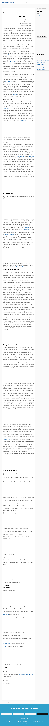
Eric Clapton (10, 54)
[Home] (8, 2)
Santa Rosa (14, 640)
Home (6, 721)
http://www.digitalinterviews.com (26, 674)
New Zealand (13, 61)
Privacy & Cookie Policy (27, 721)
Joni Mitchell (6, 108)
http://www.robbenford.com (20, 266)
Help (14, 721)
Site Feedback (19, 721)
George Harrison (23, 120)
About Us (10, 721)
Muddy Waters (25, 82)
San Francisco (8, 81)
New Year (15, 94)
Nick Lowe (10, 439)
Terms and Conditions (36, 721)
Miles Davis (31, 156)
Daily (42, 721)
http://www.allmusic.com (23, 670)
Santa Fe (5, 646)
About (41, 15)
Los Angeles (6, 614)
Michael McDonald (20, 156)
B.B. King (16, 54)
